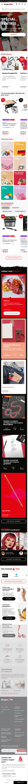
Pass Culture (18, 713)
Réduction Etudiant (19, 710)
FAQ (2, 711)
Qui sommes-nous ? (20, 732)
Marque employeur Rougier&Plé (19, 735)
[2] (6, 127)
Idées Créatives (18, 721)
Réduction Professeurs (4, 737)
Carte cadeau (4, 707)
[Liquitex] (7, 575)
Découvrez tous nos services (9, 693)
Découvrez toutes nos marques (14, 581)
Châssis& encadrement (19, 143)
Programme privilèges (18, 707)
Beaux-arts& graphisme (6, 143)
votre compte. (16, 2)
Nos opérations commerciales (19, 173)
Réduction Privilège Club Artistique (6, 729)
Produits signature (20, 211)
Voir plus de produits (13, 258)
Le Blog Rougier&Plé (19, 719)
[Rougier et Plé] (7, 699)
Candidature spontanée (18, 729)
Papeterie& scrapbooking (19, 187)
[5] (9, 127)
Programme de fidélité (18, 716)
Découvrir (5, 86)
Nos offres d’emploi (18, 740)
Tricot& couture (5, 173)
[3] (7, 127)
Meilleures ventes (7, 211)
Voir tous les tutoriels (11, 313)
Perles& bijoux (17, 158)
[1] (5, 127)
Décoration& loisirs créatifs (7, 158)
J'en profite (13, 34)
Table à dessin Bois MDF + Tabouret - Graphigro (9, 124)
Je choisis (9, 598)
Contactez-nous (5, 709)
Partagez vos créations (14, 559)
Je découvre (8, 635)
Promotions (6, 207)
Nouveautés (15, 207)
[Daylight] (19, 575)
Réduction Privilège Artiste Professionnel (6, 733)
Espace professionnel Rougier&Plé (6, 740)
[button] (16, 4)
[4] (8, 127)
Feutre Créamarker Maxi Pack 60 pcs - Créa (9, 240)
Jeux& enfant (4, 187)
